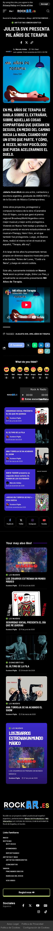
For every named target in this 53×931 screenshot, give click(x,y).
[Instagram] (32, 522)
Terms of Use (26, 5)
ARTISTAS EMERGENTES (28, 23)
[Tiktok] (45, 912)
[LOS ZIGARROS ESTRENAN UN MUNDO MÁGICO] (26, 757)
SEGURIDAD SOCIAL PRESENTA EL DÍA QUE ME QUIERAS (26, 624)
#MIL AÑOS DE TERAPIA (39, 334)
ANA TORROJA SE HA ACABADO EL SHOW (24, 709)
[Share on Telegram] (47, 345)
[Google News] (45, 905)
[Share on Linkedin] (41, 345)
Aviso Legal (13, 924)
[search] (48, 11)
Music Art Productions (34, 819)
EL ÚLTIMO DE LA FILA (15, 432)
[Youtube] (44, 522)
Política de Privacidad (32, 924)
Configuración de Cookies (36, 927)
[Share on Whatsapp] (34, 345)
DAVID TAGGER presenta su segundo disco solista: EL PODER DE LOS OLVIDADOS (18, 476)
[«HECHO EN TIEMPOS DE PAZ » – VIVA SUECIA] (42, 502)
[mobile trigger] (5, 11)
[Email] (40, 351)
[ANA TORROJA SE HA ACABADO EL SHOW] (42, 456)
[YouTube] (38, 905)
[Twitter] (21, 522)
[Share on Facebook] (21, 42)
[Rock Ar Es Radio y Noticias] (26, 11)
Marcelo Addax (21, 49)
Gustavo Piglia (15, 418)
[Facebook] (10, 522)
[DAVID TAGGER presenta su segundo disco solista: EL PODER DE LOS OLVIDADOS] (42, 479)
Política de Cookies (10, 927)
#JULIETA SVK (21, 334)
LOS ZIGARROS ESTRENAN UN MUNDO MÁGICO (26, 738)
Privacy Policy (9, 5)
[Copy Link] (32, 42)
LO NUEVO (17, 728)
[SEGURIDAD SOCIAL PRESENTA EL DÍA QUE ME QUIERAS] (42, 415)
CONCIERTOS (16, 662)
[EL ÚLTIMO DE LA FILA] (42, 436)
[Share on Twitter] (26, 42)
